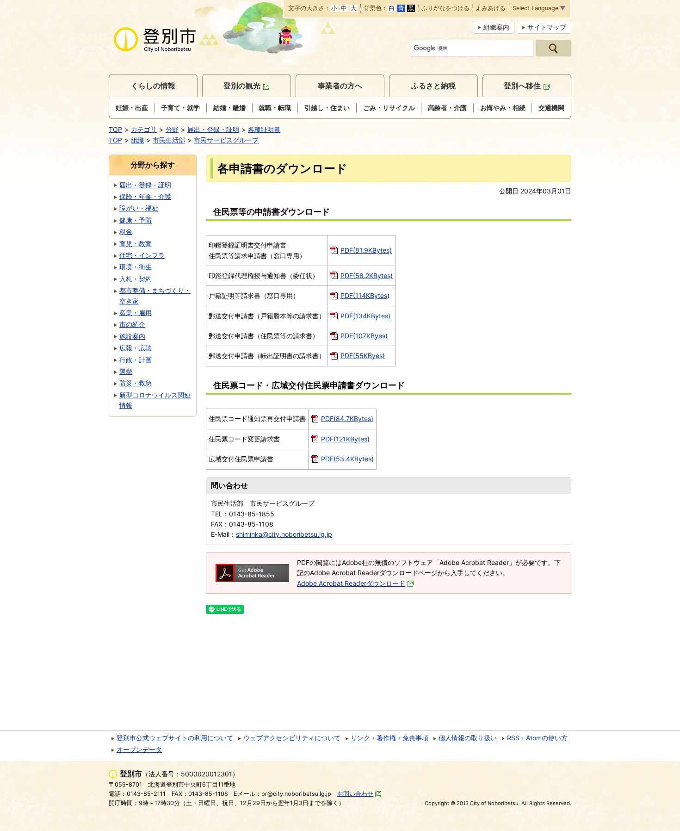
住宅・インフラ (142, 255)
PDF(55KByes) (362, 356)
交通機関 (551, 108)
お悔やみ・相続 (502, 108)
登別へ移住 (522, 85)
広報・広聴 (135, 348)
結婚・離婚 (229, 108)
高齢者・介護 (447, 108)
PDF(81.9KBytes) (366, 250)
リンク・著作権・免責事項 (389, 738)
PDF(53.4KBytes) (347, 459)
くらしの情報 (153, 85)
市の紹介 (132, 324)
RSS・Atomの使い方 (537, 738)
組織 (137, 140)
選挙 (125, 371)
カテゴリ (144, 129)
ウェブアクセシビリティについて (291, 738)
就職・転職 (275, 108)
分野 (172, 129)
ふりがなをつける (445, 9)
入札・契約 (135, 279)
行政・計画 (135, 360)
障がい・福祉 (138, 208)
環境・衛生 (135, 267)
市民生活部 (169, 140)
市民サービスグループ (226, 140)
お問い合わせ (355, 793)
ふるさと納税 (433, 85)
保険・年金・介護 (145, 196)
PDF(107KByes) (364, 336)
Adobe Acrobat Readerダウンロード (351, 583)
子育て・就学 (180, 108)
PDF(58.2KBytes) (366, 275)
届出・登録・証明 (213, 129)
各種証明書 (264, 129)
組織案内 (496, 27)
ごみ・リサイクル (389, 108)
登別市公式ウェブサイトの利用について (175, 738)
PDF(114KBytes (363, 295)
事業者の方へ (340, 85)
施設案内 (132, 336)
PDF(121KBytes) (345, 439)
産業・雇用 (135, 312)
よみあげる (491, 9)
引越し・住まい (327, 108)
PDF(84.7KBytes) (347, 418)
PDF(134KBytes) (365, 316)
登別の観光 (241, 85)
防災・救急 (135, 383)
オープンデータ (139, 749)
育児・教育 (135, 244)
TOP (115, 129)
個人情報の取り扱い (468, 738)
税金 (125, 232)
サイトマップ (546, 27)
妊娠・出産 (132, 108)
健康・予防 (135, 220)
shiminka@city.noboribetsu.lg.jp (284, 534)
